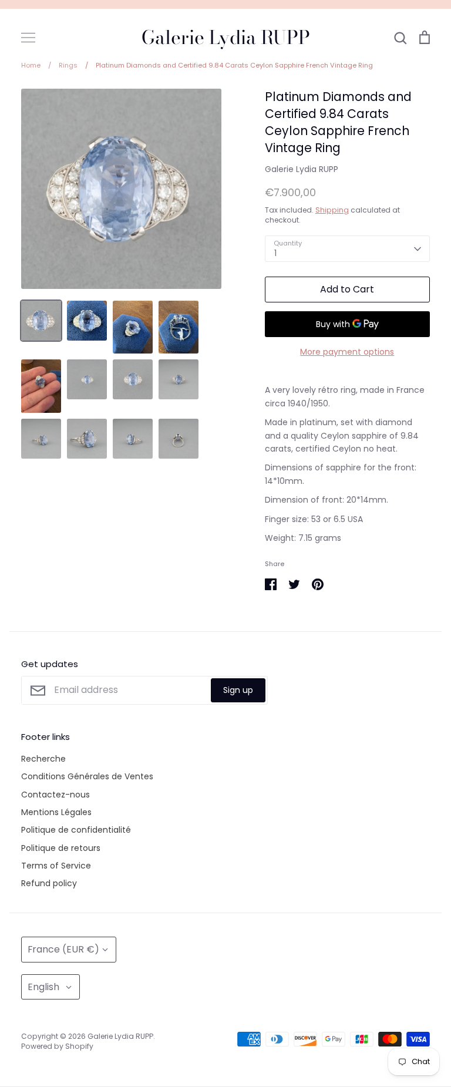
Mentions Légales (56, 812)
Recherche (43, 759)
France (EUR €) (63, 949)
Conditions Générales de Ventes (87, 776)
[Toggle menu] (28, 37)
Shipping (332, 210)
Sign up (238, 690)
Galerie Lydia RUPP (226, 37)
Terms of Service (56, 865)
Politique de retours (60, 848)
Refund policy (49, 883)
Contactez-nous (55, 794)
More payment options (347, 352)
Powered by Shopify (57, 1046)
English (43, 987)
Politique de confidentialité (76, 830)
